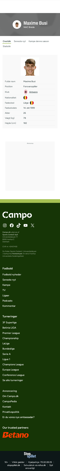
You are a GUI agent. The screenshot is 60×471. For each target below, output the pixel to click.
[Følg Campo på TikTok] (18, 225)
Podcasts (7, 300)
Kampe (6, 284)
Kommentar (9, 305)
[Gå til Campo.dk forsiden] (17, 218)
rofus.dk (42, 465)
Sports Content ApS (10, 235)
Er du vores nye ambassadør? (18, 417)
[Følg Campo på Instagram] (4, 225)
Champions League (13, 364)
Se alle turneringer (12, 380)
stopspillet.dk (13, 465)
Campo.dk (6, 232)
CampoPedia (9, 401)
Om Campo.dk (10, 396)
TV (4, 290)
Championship (10, 338)
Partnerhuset (17, 254)
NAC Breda (29, 27)
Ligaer (5, 295)
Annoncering (9, 390)
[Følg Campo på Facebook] (11, 225)
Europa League (10, 369)
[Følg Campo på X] (32, 225)
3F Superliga (9, 322)
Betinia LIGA (9, 327)
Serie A (6, 354)
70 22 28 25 (46, 462)
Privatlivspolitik (10, 411)
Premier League (11, 333)
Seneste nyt (9, 279)
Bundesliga (8, 348)
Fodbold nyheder (11, 274)
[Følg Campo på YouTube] (25, 225)
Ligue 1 (6, 359)
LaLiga (5, 343)
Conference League (13, 375)
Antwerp (33, 92)
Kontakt (6, 406)
